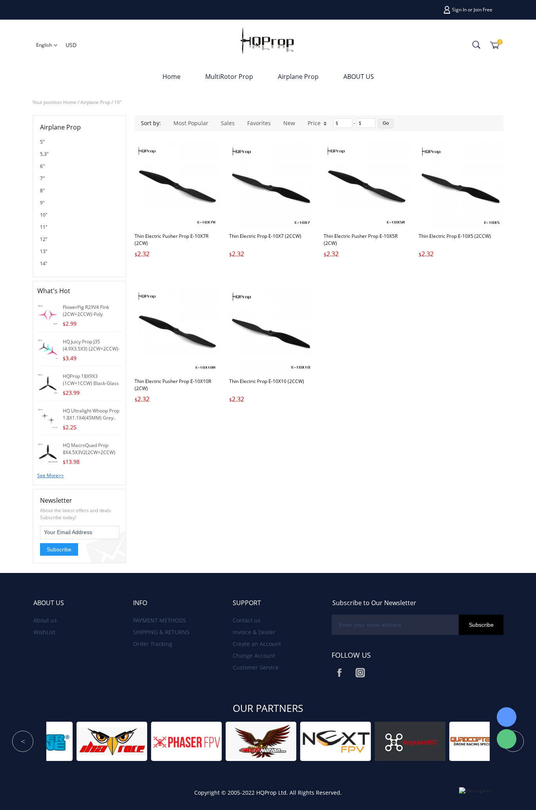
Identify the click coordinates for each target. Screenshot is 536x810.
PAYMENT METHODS (159, 620)
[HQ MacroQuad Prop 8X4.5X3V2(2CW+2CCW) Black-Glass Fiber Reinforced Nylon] (47, 452)
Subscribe (59, 549)
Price (314, 123)
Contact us (247, 620)
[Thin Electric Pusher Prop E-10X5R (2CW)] (366, 184)
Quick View (177, 209)
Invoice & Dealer (254, 632)
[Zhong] (506, 717)
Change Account (254, 655)
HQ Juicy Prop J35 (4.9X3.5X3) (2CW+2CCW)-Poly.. (91, 348)
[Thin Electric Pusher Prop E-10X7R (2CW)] (177, 184)
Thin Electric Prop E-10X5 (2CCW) (455, 236)
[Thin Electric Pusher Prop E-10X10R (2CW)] (177, 329)
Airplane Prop (298, 76)
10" (118, 102)
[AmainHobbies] (465, 740)
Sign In (459, 9)
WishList (44, 632)
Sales (228, 123)
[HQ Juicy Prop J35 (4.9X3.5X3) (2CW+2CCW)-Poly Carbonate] (47, 348)
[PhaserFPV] (92, 740)
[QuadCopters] (391, 740)
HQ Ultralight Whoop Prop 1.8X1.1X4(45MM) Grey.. (91, 414)
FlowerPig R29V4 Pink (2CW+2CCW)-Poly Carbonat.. (86, 314)
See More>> (50, 475)
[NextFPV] (241, 740)
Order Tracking (152, 644)
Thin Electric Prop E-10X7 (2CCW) (265, 236)
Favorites (259, 123)
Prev (22, 741)
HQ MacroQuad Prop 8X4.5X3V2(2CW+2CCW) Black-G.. (89, 452)
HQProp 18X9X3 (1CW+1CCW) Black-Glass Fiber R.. (91, 383)
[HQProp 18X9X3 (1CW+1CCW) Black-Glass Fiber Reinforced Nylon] (47, 382)
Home (171, 76)
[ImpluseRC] (316, 740)
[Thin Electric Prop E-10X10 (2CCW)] (271, 329)
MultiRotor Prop (229, 76)
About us (45, 620)
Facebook (339, 672)
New (289, 123)
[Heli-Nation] (167, 740)
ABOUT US (358, 76)
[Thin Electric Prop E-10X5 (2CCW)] (461, 184)
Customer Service (256, 667)
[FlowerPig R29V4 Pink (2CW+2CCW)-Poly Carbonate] (47, 313)
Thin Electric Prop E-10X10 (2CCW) (266, 381)
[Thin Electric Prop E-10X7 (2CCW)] (271, 184)
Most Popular (190, 123)
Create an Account (257, 644)
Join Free (483, 9)
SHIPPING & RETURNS (161, 632)
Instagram (360, 672)
